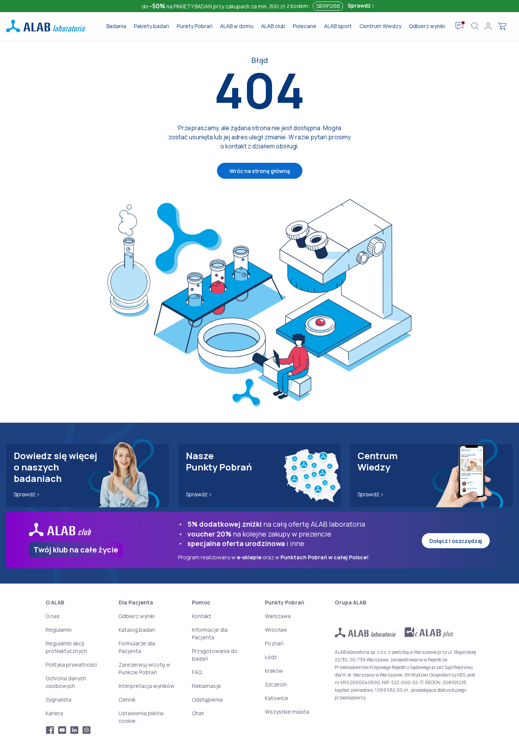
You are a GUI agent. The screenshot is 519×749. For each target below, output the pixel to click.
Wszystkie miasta (287, 711)
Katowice (276, 698)
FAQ (197, 672)
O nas (53, 616)
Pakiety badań (151, 26)
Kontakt (201, 616)
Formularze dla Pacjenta (137, 647)
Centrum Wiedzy (380, 26)
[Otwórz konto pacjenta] (488, 26)
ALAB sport (338, 26)
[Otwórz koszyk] (502, 26)
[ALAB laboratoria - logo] (45, 26)
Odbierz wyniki (427, 26)
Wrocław (276, 629)
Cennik (127, 699)
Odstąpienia (207, 699)
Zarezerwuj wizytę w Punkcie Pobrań (144, 668)
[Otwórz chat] (460, 26)
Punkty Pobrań (194, 26)
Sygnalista (58, 699)
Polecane (304, 26)
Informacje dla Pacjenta (210, 633)
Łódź (271, 657)
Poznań (274, 643)
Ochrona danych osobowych (66, 682)
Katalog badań (137, 629)
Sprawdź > (27, 494)
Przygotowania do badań (214, 654)
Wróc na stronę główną (259, 171)
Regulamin (59, 629)
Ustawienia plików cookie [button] (141, 717)
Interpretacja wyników (146, 685)
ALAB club (273, 26)
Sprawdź (360, 5)
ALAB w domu (236, 26)
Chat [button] (198, 713)
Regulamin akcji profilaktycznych (66, 647)
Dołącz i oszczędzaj (455, 540)
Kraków (274, 670)
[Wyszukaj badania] (475, 26)
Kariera (54, 713)
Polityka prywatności (71, 664)
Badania (116, 26)
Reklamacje (206, 685)
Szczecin (276, 684)
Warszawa (278, 616)
